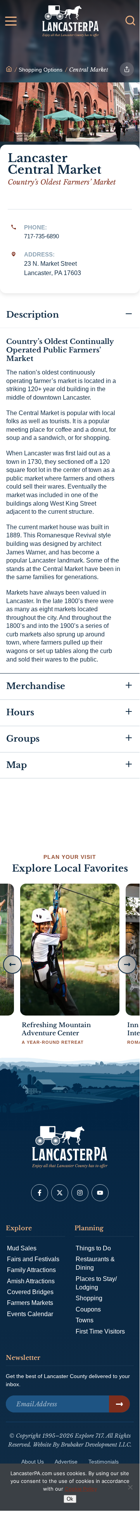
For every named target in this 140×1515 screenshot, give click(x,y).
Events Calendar (30, 1314)
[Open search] (130, 20)
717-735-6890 (41, 236)
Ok (70, 1499)
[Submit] (119, 1403)
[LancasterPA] (9, 70)
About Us (32, 1462)
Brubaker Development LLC (95, 1444)
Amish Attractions (31, 1281)
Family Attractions (31, 1270)
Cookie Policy (81, 1489)
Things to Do (93, 1248)
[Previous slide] (12, 964)
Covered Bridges (30, 1292)
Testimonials (103, 1462)
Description (32, 314)
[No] (130, 1487)
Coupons (88, 1309)
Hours (20, 712)
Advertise (66, 1462)
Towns (84, 1320)
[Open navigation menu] (11, 22)
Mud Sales (21, 1248)
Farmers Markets (30, 1303)
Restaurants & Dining (95, 1263)
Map (16, 765)
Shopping (89, 1298)
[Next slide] (127, 964)
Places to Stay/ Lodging (96, 1283)
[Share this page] (127, 69)
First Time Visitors (100, 1331)
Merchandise (35, 686)
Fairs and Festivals (33, 1259)
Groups (23, 739)
